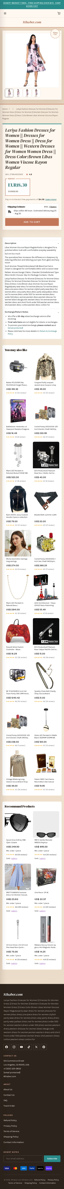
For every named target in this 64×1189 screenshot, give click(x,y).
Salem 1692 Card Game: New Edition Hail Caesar (44, 780)
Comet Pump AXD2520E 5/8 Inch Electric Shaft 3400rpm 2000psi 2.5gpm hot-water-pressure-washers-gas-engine (46, 428)
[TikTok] (29, 1047)
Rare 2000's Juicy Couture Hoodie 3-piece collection (17, 516)
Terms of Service (11, 1131)
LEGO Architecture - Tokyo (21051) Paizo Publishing (45, 604)
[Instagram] (14, 1047)
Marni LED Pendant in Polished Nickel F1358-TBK (17, 472)
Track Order (9, 1106)
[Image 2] (18, 93)
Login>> (14, 858)
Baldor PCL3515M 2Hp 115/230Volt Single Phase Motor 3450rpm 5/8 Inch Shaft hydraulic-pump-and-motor (17, 383)
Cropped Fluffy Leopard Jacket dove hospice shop (45, 383)
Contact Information (14, 1142)
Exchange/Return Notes (16, 312)
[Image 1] (9, 93)
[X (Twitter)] (36, 1047)
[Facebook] (7, 1047)
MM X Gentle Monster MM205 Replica (43, 841)
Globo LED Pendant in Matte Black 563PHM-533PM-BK (45, 736)
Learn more (50, 199)
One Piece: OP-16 (41, 892)
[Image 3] (27, 93)
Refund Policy (10, 1120)
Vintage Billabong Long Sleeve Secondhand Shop (17, 780)
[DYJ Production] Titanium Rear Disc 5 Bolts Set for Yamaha (44, 472)
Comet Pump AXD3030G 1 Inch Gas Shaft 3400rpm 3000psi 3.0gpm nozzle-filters (45, 560)
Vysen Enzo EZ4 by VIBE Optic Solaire (16, 841)
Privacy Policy (10, 1126)
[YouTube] (21, 1047)
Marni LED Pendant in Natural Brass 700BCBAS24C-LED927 (15, 604)
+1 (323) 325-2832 (12, 1068)
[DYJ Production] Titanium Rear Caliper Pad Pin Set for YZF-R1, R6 (45, 648)
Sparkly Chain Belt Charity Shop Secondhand (45, 692)
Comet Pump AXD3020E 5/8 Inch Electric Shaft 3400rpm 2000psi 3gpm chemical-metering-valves (18, 736)
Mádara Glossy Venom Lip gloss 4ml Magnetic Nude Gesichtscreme (45, 946)
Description (10, 243)
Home (5, 109)
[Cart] (59, 13)
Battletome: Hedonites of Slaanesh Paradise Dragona (17, 428)
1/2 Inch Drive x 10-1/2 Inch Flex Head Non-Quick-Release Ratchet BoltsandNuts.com (17, 946)
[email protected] (15, 328)
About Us (8, 1089)
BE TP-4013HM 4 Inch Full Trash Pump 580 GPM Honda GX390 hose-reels (17, 692)
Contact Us (9, 1095)
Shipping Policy (11, 1136)
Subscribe (52, 1158)
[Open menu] (5, 13)
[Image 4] (36, 93)
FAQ (5, 1100)
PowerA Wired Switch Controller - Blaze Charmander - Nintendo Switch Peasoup (15, 648)
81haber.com (32, 22)
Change (53, 206)
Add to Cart (32, 222)
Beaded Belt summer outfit (45, 515)
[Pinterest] (44, 1047)
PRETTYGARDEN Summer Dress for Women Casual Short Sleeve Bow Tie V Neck (16, 893)
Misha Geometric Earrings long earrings (17, 560)
